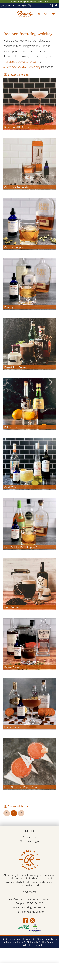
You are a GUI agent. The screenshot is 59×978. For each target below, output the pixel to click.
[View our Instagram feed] (51, 6)
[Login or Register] (39, 14)
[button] (6, 14)
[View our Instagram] (32, 921)
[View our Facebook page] (56, 6)
